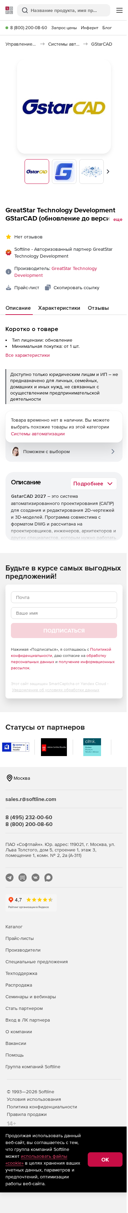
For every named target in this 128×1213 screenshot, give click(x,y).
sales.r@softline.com (30, 799)
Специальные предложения (36, 961)
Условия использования (34, 1099)
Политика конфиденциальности (42, 1106)
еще (118, 219)
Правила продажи (27, 1114)
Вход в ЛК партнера (27, 1020)
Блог (107, 27)
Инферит (89, 27)
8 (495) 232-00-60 (28, 817)
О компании (18, 1031)
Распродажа (18, 985)
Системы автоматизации (38, 433)
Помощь (14, 1055)
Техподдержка (21, 973)
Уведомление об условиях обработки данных (55, 689)
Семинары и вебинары (30, 996)
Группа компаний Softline (32, 1066)
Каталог (14, 926)
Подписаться (64, 630)
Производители (23, 950)
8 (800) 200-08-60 (28, 27)
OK (105, 1159)
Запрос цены (64, 27)
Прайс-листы (19, 938)
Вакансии (15, 1043)
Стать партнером (24, 1008)
